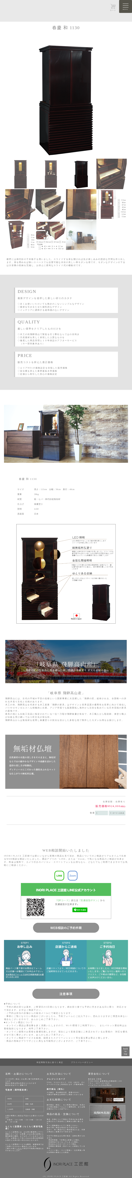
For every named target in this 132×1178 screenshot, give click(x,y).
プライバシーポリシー (82, 1062)
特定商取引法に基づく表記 (50, 1062)
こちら (19, 1148)
